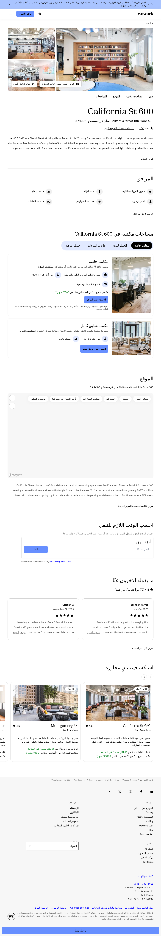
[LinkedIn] (109, 791)
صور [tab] (151, 96)
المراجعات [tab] (101, 96)
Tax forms (148, 862)
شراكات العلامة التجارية (66, 825)
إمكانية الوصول (59, 908)
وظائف (149, 821)
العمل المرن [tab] (120, 245)
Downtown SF (80, 780)
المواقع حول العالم (143, 808)
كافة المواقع (146, 780)
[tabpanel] (80, 59)
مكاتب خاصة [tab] (141, 245)
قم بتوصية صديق (70, 817)
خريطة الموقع (41, 908)
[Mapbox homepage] (15, 475)
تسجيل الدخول (145, 853)
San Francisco (96, 780)
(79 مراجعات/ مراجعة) (129, 589)
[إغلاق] (10, 4)
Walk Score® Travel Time (60, 562)
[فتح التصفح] (11, 14)
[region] (80, 435)
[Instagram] (130, 791)
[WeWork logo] (145, 13)
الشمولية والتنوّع (144, 817)
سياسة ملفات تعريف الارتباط (107, 908)
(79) (141, 128)
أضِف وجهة (142, 542)
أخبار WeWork (146, 825)
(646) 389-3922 (143, 884)
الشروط (129, 908)
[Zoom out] (12, 406)
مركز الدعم (147, 857)
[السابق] (151, 4)
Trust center (146, 834)
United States (129, 780)
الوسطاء (74, 808)
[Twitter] (119, 791)
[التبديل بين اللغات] (40, 14)
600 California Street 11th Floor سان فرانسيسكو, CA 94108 (121, 387)
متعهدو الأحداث (71, 821)
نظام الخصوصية (145, 908)
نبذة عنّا (149, 812)
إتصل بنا (149, 849)
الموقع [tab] (116, 96)
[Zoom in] (12, 398)
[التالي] (148, 4)
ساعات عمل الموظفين (119, 128)
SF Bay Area (113, 780)
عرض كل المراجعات (142, 648)
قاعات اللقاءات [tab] (96, 245)
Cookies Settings (79, 908)
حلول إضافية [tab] (73, 245)
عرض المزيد (147, 159)
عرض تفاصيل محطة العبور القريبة (135, 506)
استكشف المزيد (128, 6)
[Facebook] (141, 791)
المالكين (74, 812)
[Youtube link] (151, 791)
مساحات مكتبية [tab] (134, 96)
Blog (151, 830)
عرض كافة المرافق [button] (143, 214)
